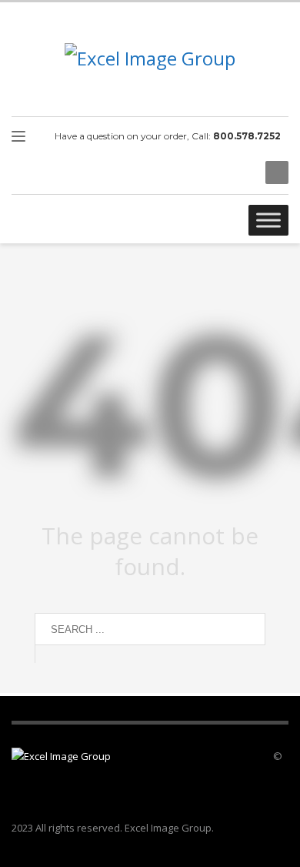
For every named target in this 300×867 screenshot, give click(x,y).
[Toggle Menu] (268, 220)
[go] (50, 653)
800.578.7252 (247, 136)
